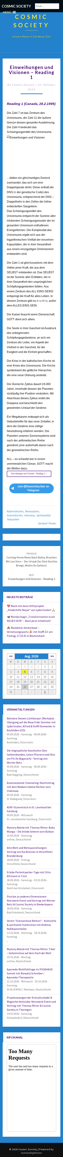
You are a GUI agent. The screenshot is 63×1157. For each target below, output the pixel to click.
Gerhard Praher (47, 523)
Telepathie (13, 519)
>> (52, 656)
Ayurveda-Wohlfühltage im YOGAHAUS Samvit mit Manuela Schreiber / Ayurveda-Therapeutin (30, 973)
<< (11, 656)
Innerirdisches (15, 515)
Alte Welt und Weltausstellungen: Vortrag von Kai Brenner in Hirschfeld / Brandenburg (30, 852)
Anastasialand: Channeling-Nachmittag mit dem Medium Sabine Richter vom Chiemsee (30, 787)
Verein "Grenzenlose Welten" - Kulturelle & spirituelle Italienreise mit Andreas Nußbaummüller (31, 925)
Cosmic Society (23, 84)
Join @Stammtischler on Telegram (33, 488)
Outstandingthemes (31, 1152)
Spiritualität (43, 515)
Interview (29, 515)
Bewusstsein (32, 511)
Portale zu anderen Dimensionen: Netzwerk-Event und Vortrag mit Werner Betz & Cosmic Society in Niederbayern (31, 900)
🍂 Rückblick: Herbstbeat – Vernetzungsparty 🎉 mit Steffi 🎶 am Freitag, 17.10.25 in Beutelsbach (30, 632)
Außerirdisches (15, 511)
